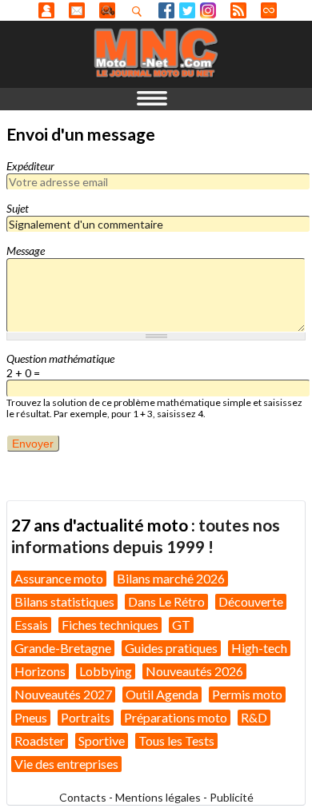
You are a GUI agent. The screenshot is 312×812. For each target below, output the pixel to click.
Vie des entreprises (66, 763)
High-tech (259, 647)
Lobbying (105, 671)
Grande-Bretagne (62, 647)
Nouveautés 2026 (194, 671)
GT (181, 624)
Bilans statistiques (64, 601)
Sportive (101, 740)
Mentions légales (158, 797)
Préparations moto (175, 717)
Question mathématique (60, 358)
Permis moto (247, 694)
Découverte (250, 601)
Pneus (30, 717)
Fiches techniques (110, 624)
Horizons (40, 671)
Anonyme (46, 10)
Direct (269, 10)
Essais (31, 624)
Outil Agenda (162, 694)
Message (25, 250)
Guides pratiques (171, 647)
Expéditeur (30, 166)
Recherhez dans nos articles (140, 11)
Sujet (17, 208)
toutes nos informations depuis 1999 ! (145, 535)
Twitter (187, 10)
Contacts (82, 797)
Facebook (166, 10)
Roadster (39, 740)
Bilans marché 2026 (171, 578)
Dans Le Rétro (166, 601)
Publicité (232, 797)
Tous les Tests (176, 740)
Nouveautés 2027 (63, 694)
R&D (254, 717)
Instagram (208, 10)
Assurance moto (58, 578)
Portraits (85, 717)
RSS (238, 10)
